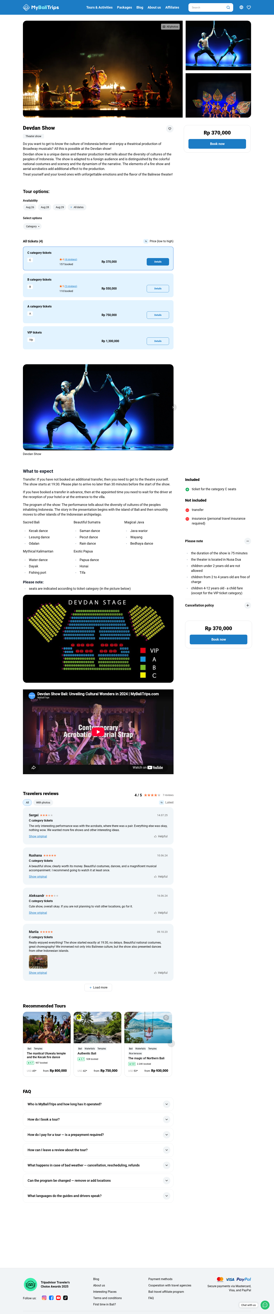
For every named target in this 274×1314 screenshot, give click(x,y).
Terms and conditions (107, 1298)
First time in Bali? (104, 1304)
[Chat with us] (265, 1305)
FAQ (151, 1298)
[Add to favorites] (170, 128)
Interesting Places (104, 1292)
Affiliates (172, 7)
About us (154, 7)
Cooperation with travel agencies (169, 1285)
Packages (124, 7)
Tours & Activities (99, 7)
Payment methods (160, 1279)
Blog (139, 7)
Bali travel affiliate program (166, 1292)
